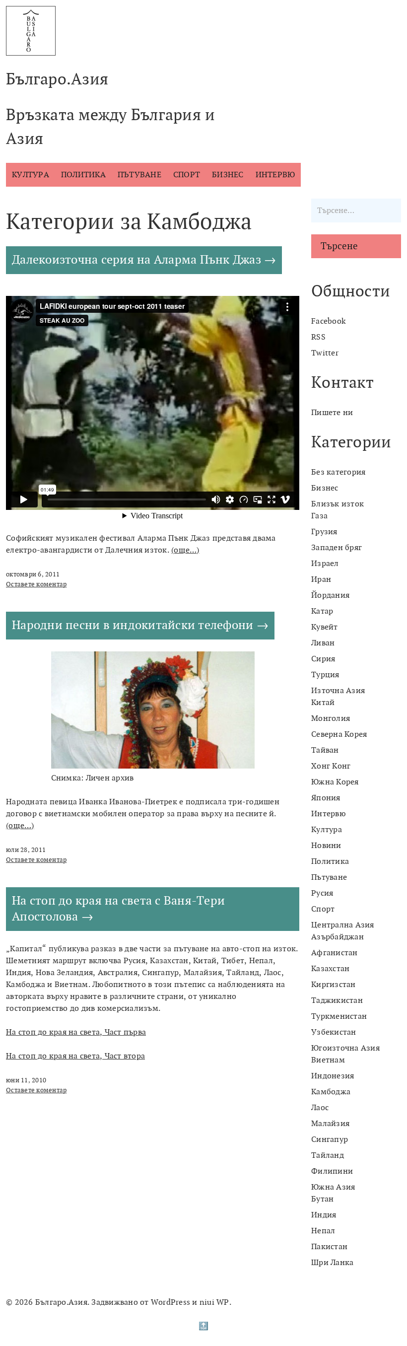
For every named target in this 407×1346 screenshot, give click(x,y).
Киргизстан (333, 984)
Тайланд (327, 1155)
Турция (325, 674)
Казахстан (330, 968)
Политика (83, 174)
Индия (323, 1214)
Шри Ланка (332, 1262)
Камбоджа (330, 1091)
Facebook (328, 321)
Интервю (275, 174)
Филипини (332, 1171)
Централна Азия (342, 925)
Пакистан (329, 1246)
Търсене (339, 246)
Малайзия (330, 1123)
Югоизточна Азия (345, 1048)
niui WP (214, 1302)
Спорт (186, 174)
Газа (319, 515)
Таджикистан (337, 1000)
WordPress (170, 1302)
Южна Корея (335, 782)
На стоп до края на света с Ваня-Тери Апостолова (118, 908)
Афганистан (334, 952)
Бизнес (228, 174)
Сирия (323, 658)
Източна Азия (338, 690)
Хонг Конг (330, 766)
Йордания (330, 595)
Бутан (322, 1199)
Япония (325, 797)
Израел (325, 563)
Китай (323, 702)
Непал (323, 1230)
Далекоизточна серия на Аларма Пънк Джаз (136, 260)
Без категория (338, 472)
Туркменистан (339, 1016)
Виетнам (328, 1060)
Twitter (325, 353)
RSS (318, 337)
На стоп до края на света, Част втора (75, 1056)
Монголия (330, 718)
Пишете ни (332, 412)
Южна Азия (333, 1187)
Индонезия (332, 1075)
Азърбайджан (337, 936)
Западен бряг (336, 547)
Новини (326, 845)
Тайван (325, 750)
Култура (30, 174)
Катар (322, 611)
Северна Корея (339, 734)
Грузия (324, 531)
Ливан (323, 642)
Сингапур (329, 1139)
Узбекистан (333, 1032)
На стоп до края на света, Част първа (76, 1032)
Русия (322, 893)
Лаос (320, 1107)
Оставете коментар (36, 584)
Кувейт (324, 627)
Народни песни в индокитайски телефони (132, 625)
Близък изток (337, 503)
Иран (321, 579)
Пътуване (139, 174)
